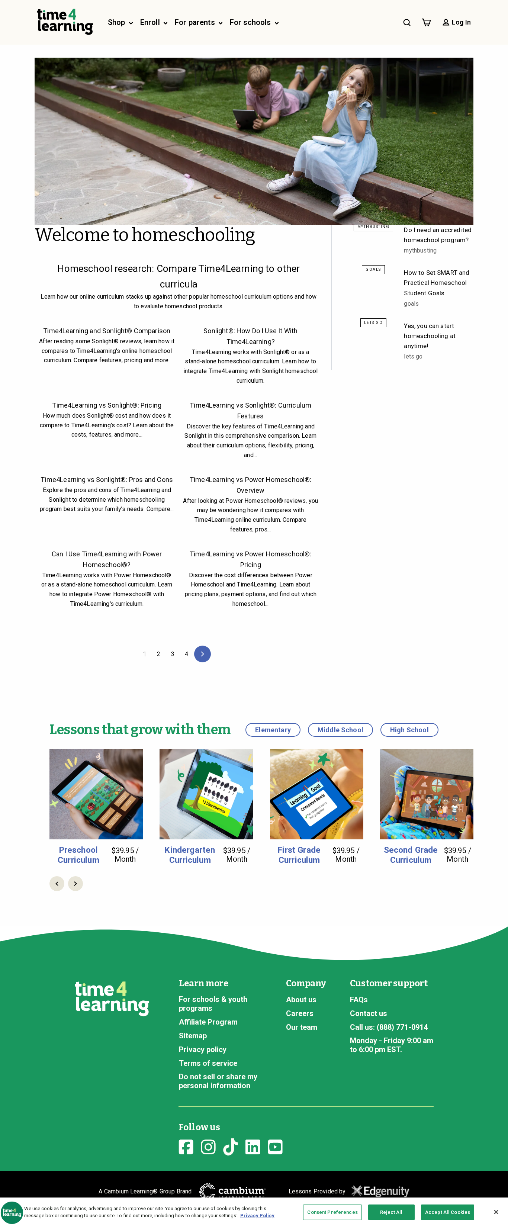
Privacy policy (202, 1049)
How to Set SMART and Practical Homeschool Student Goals (436, 282)
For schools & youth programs (213, 1004)
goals (373, 269)
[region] (254, 1213)
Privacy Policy (257, 1215)
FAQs (359, 999)
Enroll (151, 22)
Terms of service (208, 1063)
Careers (300, 1013)
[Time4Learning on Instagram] (208, 1145)
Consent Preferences (332, 1212)
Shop (117, 22)
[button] (56, 883)
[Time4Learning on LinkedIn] (252, 1145)
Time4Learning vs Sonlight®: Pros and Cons (107, 479)
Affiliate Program (208, 1022)
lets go (373, 323)
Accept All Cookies (447, 1212)
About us (301, 999)
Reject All (391, 1212)
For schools (251, 22)
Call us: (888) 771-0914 (389, 1027)
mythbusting (373, 227)
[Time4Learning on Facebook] (186, 1145)
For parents (196, 22)
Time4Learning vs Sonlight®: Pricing (106, 405)
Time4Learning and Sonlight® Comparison (106, 331)
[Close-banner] (496, 1212)
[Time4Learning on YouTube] (275, 1145)
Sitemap (193, 1035)
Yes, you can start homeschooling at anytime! (430, 336)
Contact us (368, 1013)
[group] (96, 807)
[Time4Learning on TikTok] (230, 1145)
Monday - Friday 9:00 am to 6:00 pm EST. (391, 1045)
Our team (301, 1027)
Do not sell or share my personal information (218, 1081)
